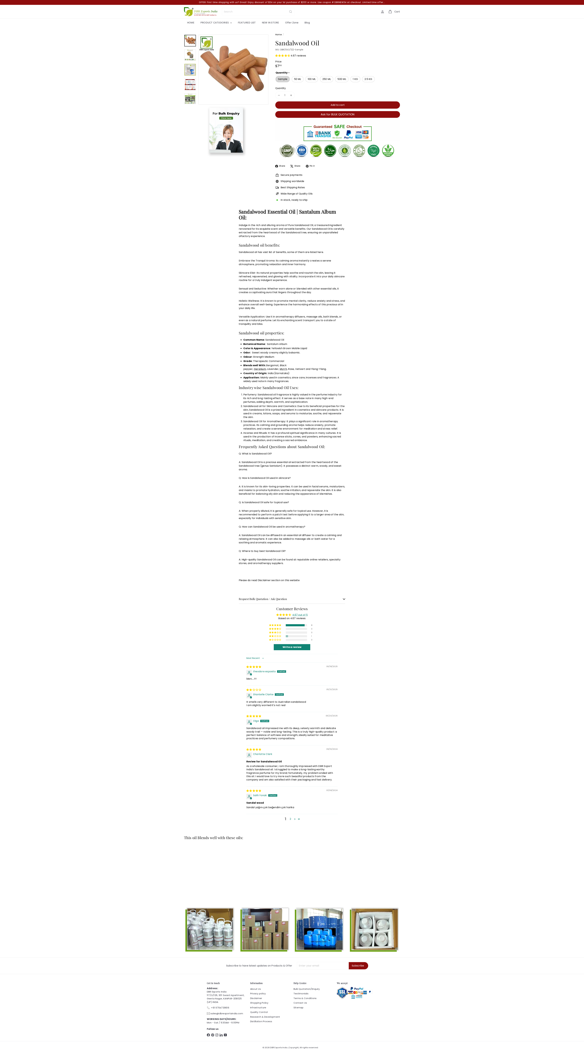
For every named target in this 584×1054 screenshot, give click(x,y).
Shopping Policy (259, 1002)
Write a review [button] (292, 647)
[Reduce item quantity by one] (279, 95)
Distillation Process (261, 1021)
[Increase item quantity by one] (291, 95)
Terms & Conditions (305, 998)
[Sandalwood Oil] (200, 869)
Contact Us (300, 1002)
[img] (253, 667)
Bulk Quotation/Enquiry (307, 989)
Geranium (260, 369)
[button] (283, 55)
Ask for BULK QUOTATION (337, 114)
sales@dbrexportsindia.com (226, 1013)
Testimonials (301, 993)
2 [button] (290, 819)
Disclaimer (256, 998)
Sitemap (299, 1007)
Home (278, 34)
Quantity (280, 88)
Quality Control (259, 1012)
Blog (307, 22)
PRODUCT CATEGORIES (214, 22)
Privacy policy (258, 993)
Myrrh (283, 369)
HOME (190, 22)
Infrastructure (258, 1007)
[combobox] (258, 11)
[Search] (290, 11)
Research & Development (265, 1016)
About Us (255, 989)
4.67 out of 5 (300, 615)
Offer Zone (291, 22)
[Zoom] (233, 69)
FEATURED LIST (247, 22)
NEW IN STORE (270, 22)
